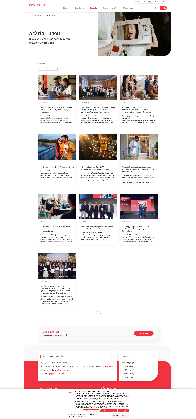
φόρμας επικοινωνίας (57, 374)
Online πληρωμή (128, 363)
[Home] (30, 15)
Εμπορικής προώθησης (75, 416)
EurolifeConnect (128, 366)
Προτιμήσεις (81, 415)
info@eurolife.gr (63, 370)
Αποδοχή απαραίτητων (108, 411)
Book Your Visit (106, 366)
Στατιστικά (91, 415)
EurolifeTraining (128, 374)
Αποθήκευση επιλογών (91, 411)
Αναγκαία (72, 415)
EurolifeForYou (127, 377)
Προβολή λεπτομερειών (120, 415)
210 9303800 (62, 363)
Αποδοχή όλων (124, 411)
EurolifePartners (128, 370)
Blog (156, 8)
